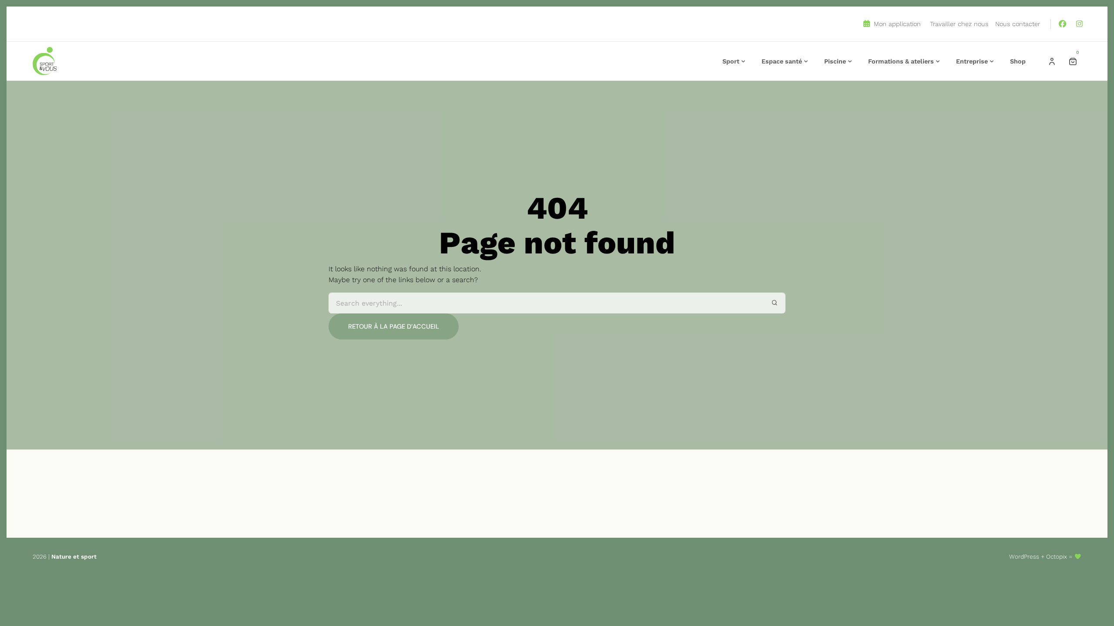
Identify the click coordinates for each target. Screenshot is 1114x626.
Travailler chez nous (959, 23)
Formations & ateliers (901, 61)
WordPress (1024, 556)
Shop (1018, 61)
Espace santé (782, 61)
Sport (730, 61)
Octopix (1056, 556)
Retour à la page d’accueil (393, 326)
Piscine (835, 61)
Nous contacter (1017, 23)
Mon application (896, 23)
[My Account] (1051, 61)
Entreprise (972, 61)
